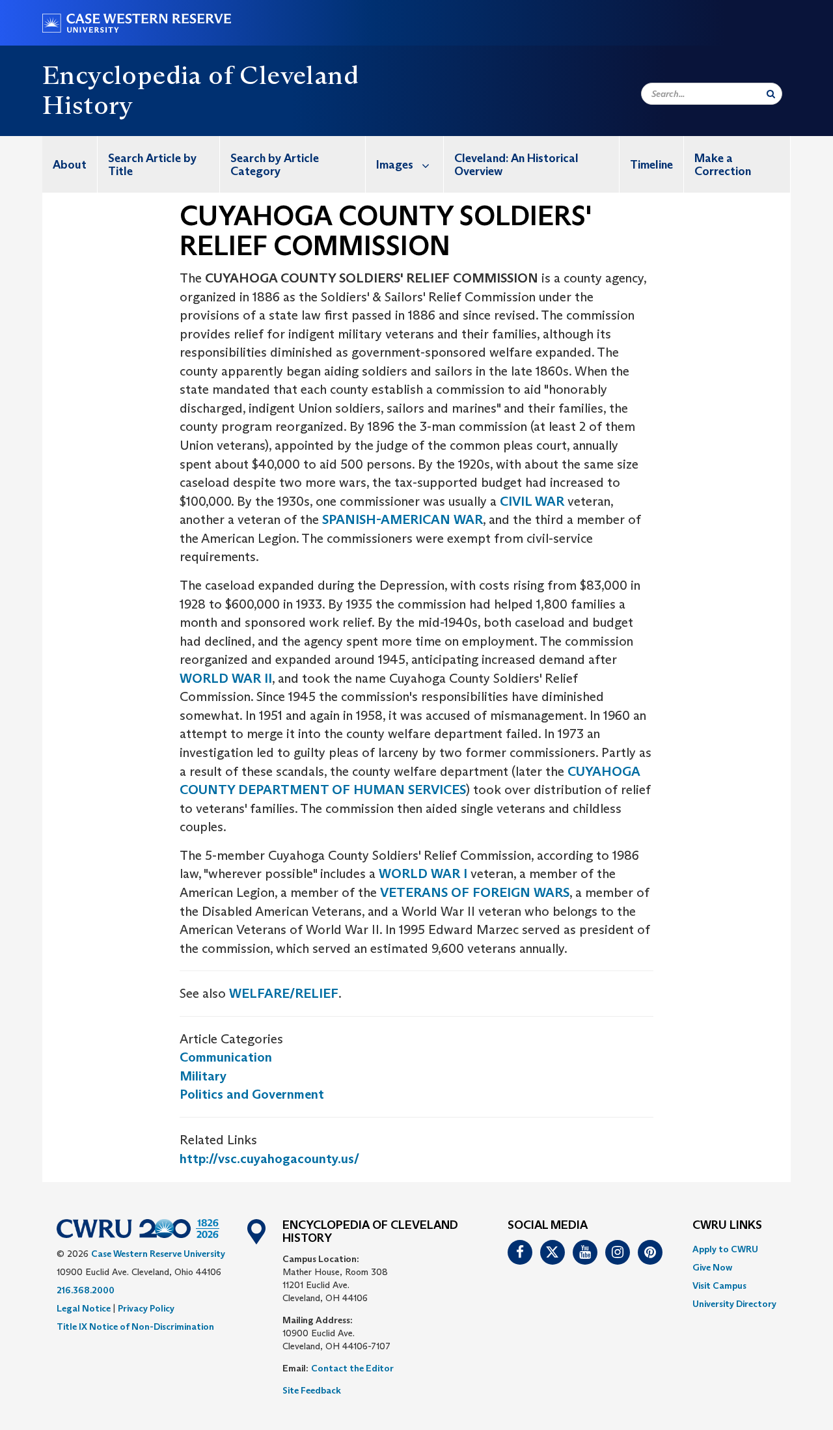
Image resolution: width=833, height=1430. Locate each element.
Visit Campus (719, 1285)
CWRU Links (727, 1225)
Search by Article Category (274, 164)
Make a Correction (722, 164)
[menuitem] (70, 164)
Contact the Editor (352, 1368)
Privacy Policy (146, 1308)
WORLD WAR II (226, 678)
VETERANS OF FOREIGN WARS (474, 892)
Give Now (712, 1267)
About (70, 165)
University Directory (734, 1304)
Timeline (651, 165)
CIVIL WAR (532, 501)
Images (394, 165)
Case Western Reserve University (158, 1253)
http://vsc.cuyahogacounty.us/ (269, 1158)
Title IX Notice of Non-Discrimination (135, 1326)
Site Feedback (311, 1390)
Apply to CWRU (725, 1249)
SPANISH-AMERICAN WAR (402, 519)
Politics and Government (252, 1094)
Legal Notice (84, 1308)
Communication (226, 1057)
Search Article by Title (152, 164)
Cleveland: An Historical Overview (516, 164)
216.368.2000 (86, 1290)
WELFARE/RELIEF (283, 993)
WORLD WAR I (425, 873)
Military (203, 1076)
